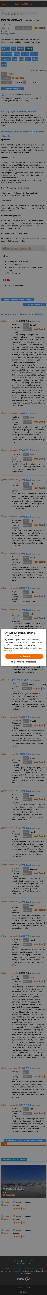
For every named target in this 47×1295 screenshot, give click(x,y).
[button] (23, 662)
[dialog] (23, 647)
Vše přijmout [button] (24, 656)
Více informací (9, 651)
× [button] (42, 632)
